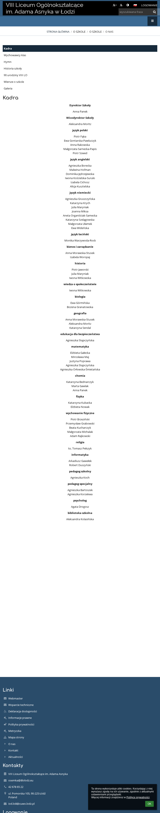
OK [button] (149, 803)
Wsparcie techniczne (21, 705)
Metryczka (14, 731)
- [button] (122, 5)
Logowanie (149, 5)
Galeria (8, 88)
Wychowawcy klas (15, 55)
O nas (109, 31)
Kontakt (13, 750)
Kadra (8, 48)
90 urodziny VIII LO (15, 75)
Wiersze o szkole (14, 82)
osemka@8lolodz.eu (20, 780)
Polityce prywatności (138, 797)
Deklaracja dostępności (22, 711)
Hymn (7, 62)
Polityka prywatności (21, 724)
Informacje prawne (20, 718)
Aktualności (15, 757)
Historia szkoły (13, 68)
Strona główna (58, 31)
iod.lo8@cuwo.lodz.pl (21, 804)
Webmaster (15, 698)
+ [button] (116, 5)
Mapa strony (16, 737)
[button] (127, 5)
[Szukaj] (154, 11)
